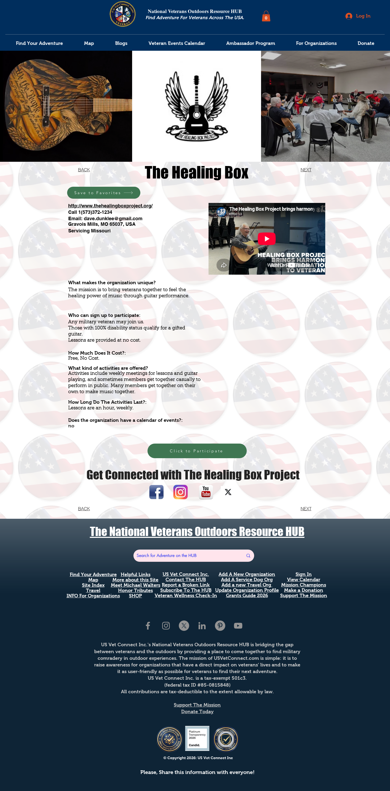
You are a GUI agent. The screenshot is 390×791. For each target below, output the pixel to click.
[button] (266, 16)
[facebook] (148, 625)
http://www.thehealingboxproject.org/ (110, 206)
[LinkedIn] (202, 625)
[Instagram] (166, 625)
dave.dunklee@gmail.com (113, 218)
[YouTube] (238, 625)
